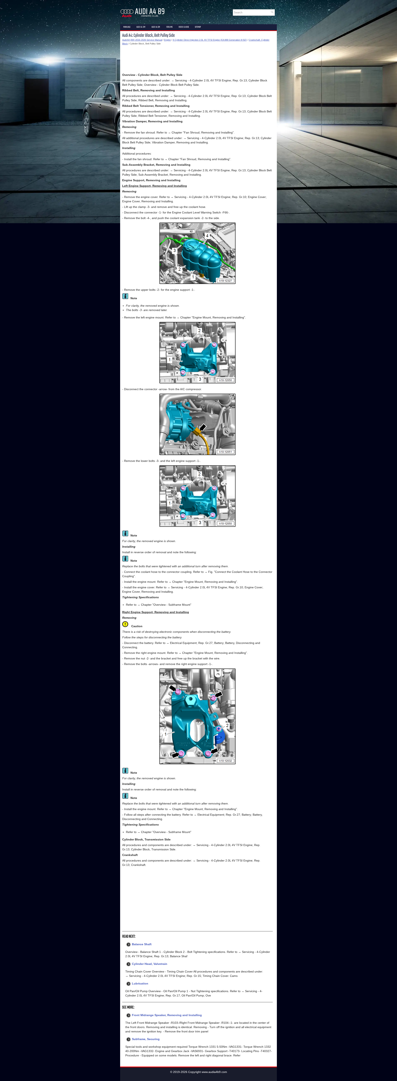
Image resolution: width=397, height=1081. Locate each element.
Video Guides (184, 27)
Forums (169, 27)
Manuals (126, 27)
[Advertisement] (197, 59)
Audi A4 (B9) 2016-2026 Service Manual (142, 40)
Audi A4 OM (140, 27)
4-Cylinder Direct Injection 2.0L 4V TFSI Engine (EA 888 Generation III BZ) (210, 40)
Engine (167, 40)
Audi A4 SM (156, 27)
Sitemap (198, 27)
